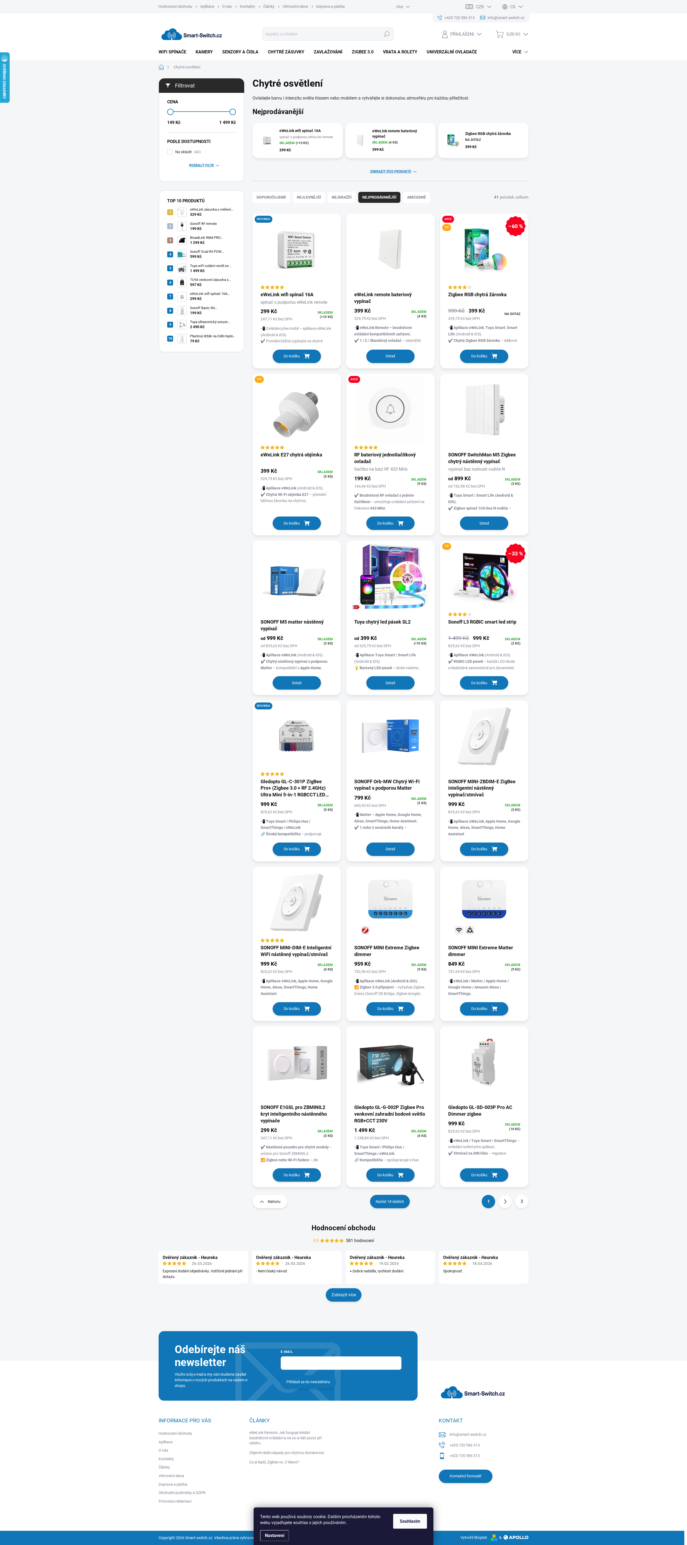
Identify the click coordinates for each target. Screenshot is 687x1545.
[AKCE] (390, 412)
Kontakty (247, 6)
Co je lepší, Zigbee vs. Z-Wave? (274, 1462)
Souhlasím (410, 1521)
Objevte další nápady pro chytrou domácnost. (287, 1453)
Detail (390, 356)
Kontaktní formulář (465, 1476)
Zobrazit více (343, 1294)
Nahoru (274, 1201)
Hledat (386, 34)
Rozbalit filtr (201, 165)
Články (269, 6)
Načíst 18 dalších (390, 1201)
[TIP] (297, 412)
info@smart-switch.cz (468, 1434)
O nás (227, 6)
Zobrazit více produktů (390, 171)
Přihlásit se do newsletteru (308, 1382)
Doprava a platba (330, 6)
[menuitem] (174, 52)
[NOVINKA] (297, 252)
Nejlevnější (309, 197)
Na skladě (187, 152)
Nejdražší (342, 197)
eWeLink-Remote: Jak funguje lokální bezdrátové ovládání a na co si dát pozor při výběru (285, 1437)
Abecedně (416, 197)
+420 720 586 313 (465, 1445)
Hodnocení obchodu (175, 6)
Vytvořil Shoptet (474, 1537)
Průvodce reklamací (175, 1501)
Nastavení (274, 1535)
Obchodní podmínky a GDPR (182, 1493)
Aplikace (207, 6)
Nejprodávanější (379, 197)
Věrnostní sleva (295, 6)
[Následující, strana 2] (505, 1201)
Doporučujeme (271, 197)
